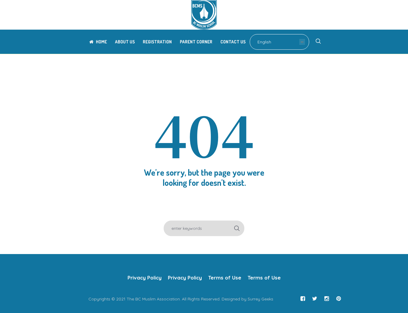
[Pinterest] (338, 298)
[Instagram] (326, 298)
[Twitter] (314, 298)
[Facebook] (302, 298)
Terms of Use (224, 277)
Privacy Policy (145, 277)
